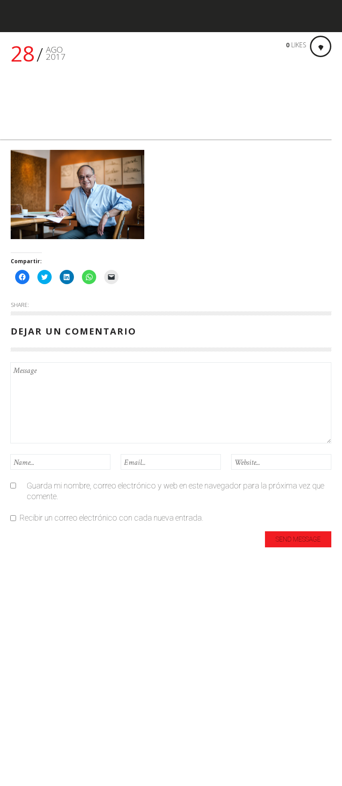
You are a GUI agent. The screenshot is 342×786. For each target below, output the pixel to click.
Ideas (20, 653)
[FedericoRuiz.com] (37, 16)
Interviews (28, 668)
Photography (33, 712)
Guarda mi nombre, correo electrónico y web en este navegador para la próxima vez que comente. (175, 491)
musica (23, 698)
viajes (20, 742)
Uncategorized (35, 727)
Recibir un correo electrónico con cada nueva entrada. (112, 517)
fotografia (28, 639)
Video (20, 756)
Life (16, 683)
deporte (24, 624)
